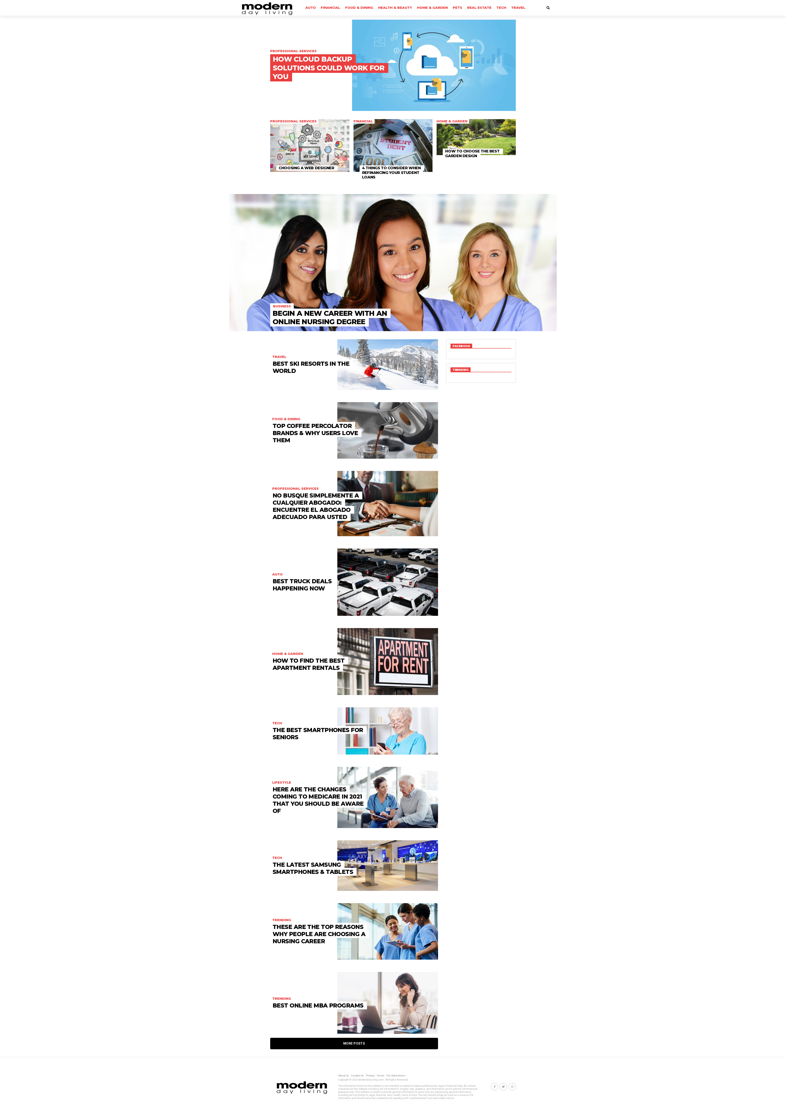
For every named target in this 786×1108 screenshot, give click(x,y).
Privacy (370, 1075)
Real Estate (479, 8)
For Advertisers (395, 1075)
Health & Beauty (395, 8)
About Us (343, 1075)
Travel (518, 8)
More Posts (354, 1043)
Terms (380, 1075)
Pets (457, 8)
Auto (310, 8)
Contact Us (357, 1075)
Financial (330, 8)
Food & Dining (359, 8)
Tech (501, 8)
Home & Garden (432, 8)
